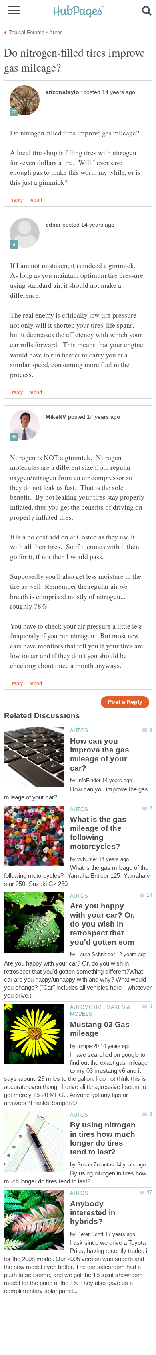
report (35, 200)
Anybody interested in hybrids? (93, 1212)
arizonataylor (63, 92)
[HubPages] (78, 12)
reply (17, 200)
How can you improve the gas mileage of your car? (99, 754)
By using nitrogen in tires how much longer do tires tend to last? (103, 1138)
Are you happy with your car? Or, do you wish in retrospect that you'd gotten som (102, 924)
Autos (79, 731)
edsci (53, 225)
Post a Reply (125, 702)
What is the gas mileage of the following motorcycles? (98, 833)
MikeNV (56, 417)
